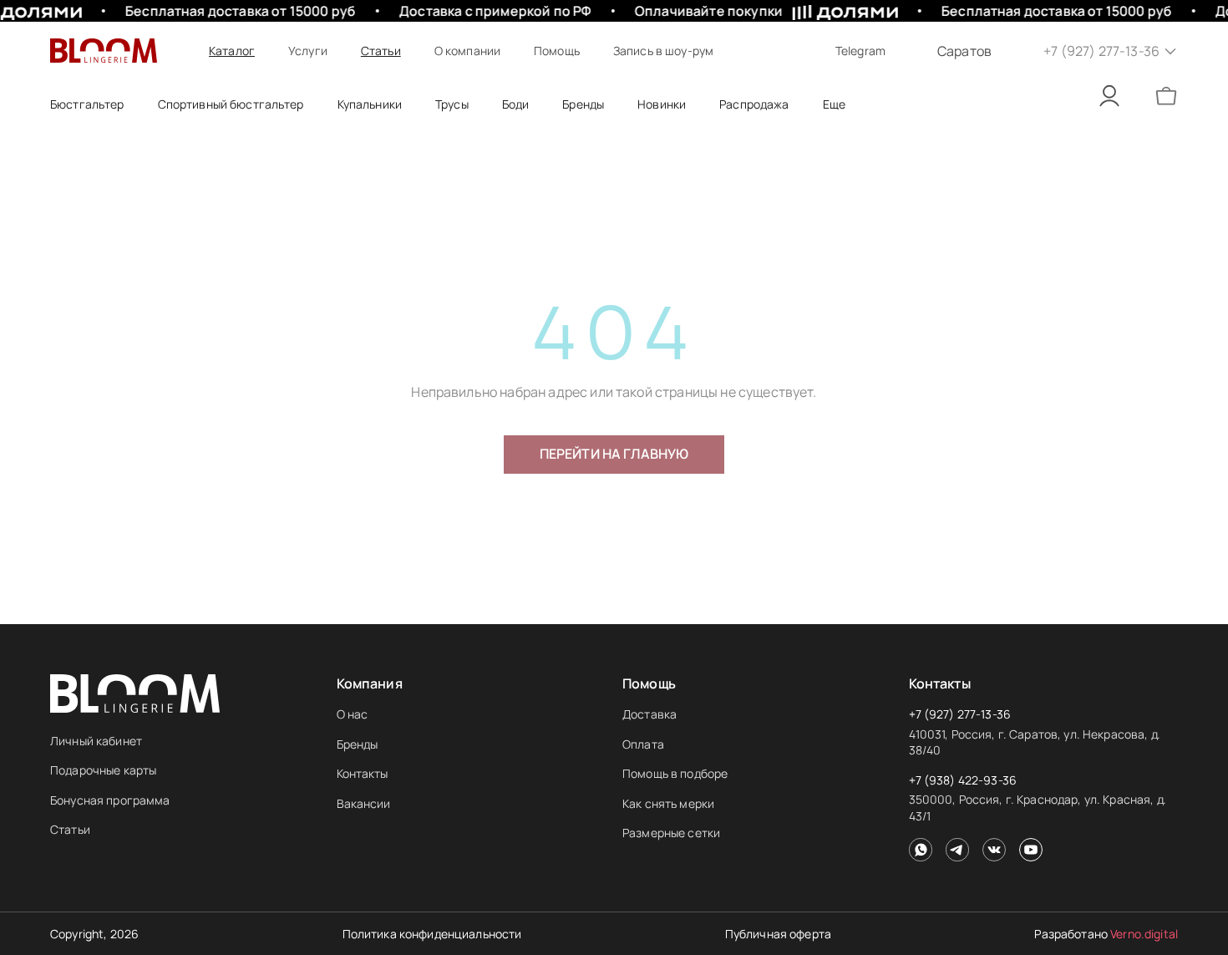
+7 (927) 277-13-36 (960, 714)
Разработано (1106, 934)
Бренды (357, 744)
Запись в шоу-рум (663, 50)
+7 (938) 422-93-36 (963, 780)
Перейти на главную (614, 453)
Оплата (643, 744)
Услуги (307, 50)
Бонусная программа (110, 800)
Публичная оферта (778, 934)
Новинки (661, 104)
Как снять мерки (668, 803)
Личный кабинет (96, 741)
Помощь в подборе (675, 773)
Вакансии (364, 803)
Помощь (557, 50)
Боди (516, 104)
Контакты (362, 773)
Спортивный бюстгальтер (231, 104)
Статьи (381, 50)
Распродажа (754, 104)
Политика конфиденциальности (432, 934)
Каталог (232, 50)
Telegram (860, 50)
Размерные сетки (671, 833)
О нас (352, 714)
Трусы (452, 104)
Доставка (649, 714)
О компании (467, 50)
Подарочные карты (103, 770)
